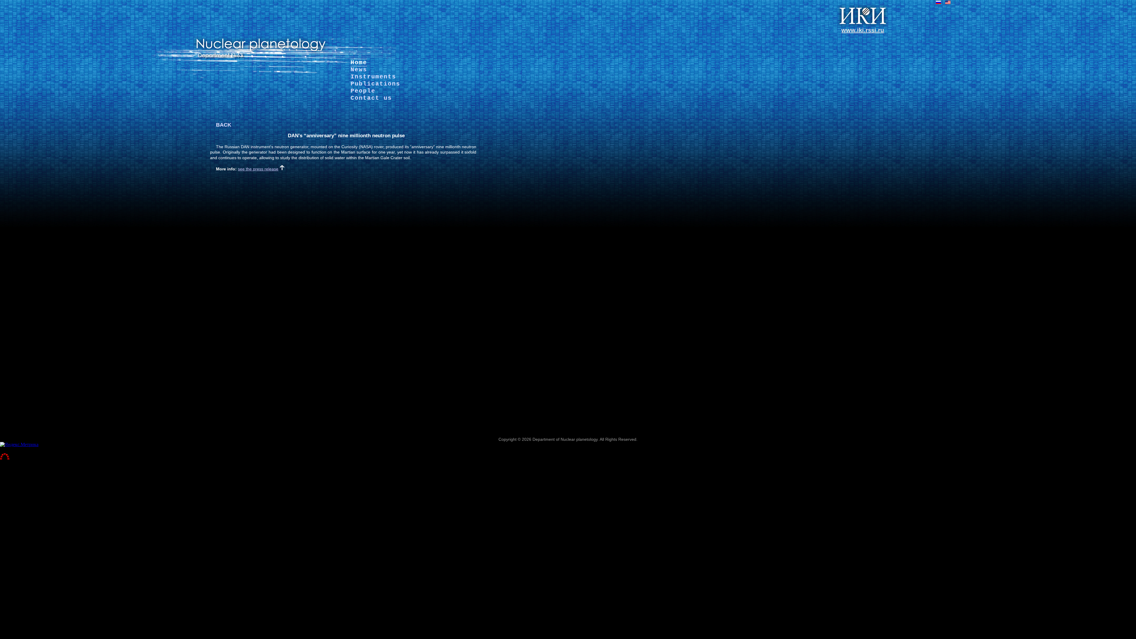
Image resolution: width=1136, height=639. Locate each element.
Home (359, 62)
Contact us (371, 98)
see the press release (258, 169)
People (363, 91)
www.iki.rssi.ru (862, 30)
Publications (375, 83)
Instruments (373, 76)
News (359, 69)
